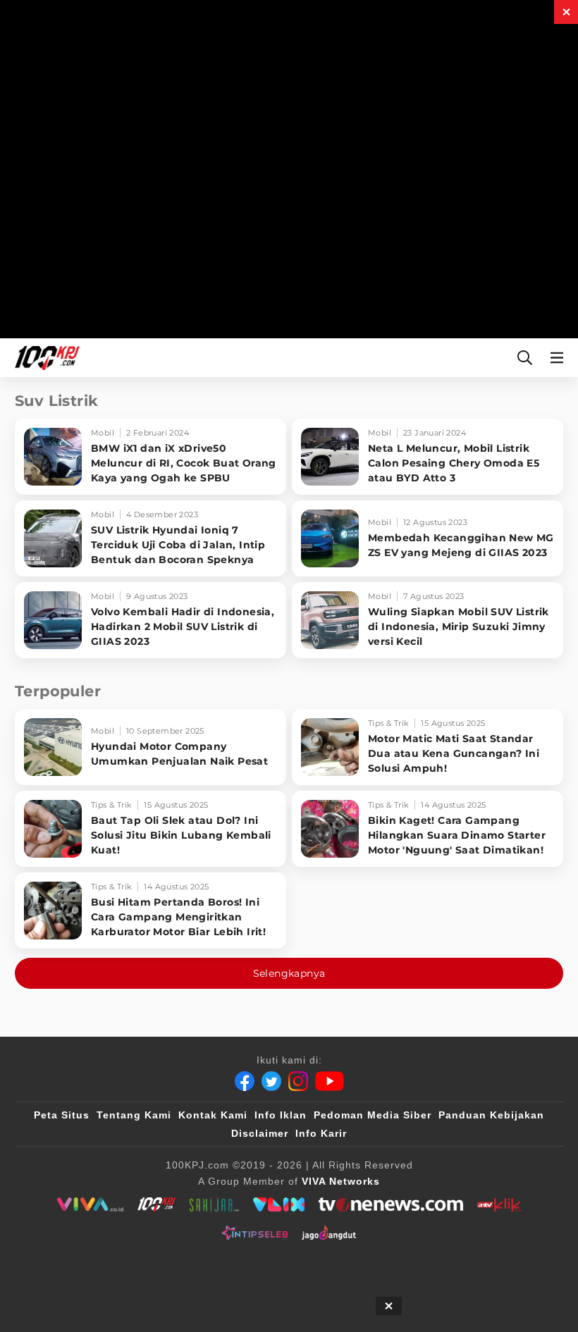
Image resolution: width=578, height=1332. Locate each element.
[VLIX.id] (279, 1204)
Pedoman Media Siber (372, 1115)
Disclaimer (259, 1133)
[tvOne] (391, 1204)
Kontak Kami (212, 1115)
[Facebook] (244, 1081)
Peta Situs (62, 1115)
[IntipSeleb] (255, 1233)
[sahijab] (214, 1204)
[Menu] (559, 357)
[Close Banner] (389, 1306)
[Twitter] (271, 1081)
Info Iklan (280, 1115)
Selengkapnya (289, 973)
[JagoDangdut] (329, 1233)
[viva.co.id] (90, 1204)
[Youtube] (329, 1081)
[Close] (566, 12)
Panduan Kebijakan (491, 1115)
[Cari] (524, 357)
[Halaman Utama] (44, 357)
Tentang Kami (134, 1115)
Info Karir (321, 1133)
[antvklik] (498, 1204)
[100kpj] (156, 1204)
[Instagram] (298, 1081)
